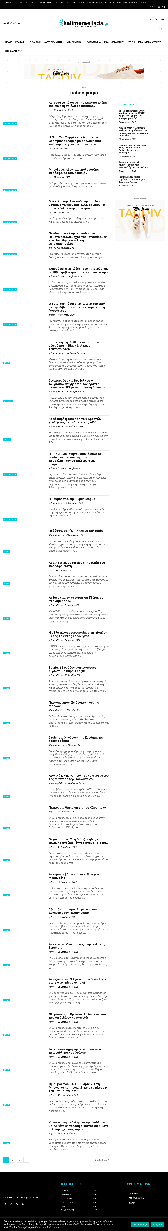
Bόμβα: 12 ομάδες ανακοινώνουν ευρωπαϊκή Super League (72, 669)
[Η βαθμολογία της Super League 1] (24, 508)
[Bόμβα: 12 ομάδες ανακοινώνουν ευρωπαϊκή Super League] (24, 676)
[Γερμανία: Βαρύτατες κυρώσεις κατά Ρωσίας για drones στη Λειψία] (155, 180)
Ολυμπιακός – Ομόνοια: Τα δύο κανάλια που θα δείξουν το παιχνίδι (77, 1015)
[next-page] (26, 1160)
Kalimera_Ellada (56, 353)
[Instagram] (128, 18)
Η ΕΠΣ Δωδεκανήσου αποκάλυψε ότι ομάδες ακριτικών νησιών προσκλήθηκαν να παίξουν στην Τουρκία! (76, 459)
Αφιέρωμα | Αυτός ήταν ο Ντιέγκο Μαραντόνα (74, 876)
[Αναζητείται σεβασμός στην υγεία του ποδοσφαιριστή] (24, 572)
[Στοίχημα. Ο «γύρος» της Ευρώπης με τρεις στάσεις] (24, 746)
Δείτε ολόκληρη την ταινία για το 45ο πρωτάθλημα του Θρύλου (76, 1050)
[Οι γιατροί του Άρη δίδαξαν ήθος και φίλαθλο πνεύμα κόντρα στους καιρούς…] (24, 848)
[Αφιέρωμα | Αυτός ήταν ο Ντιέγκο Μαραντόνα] (24, 883)
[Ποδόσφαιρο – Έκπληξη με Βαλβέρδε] (24, 540)
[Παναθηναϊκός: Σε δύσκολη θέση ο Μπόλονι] (24, 711)
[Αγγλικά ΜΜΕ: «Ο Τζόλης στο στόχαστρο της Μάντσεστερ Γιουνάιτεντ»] (24, 785)
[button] (161, 29)
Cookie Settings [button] (140, 1224)
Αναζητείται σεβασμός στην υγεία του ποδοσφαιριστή (77, 564)
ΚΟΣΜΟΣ (8, 401)
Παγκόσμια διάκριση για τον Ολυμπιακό (77, 807)
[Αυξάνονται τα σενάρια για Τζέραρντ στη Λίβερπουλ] (24, 606)
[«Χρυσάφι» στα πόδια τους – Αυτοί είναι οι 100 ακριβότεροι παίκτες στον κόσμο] (24, 278)
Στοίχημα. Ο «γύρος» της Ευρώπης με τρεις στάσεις (76, 739)
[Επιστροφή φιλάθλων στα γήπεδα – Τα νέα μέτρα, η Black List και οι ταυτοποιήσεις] (24, 351)
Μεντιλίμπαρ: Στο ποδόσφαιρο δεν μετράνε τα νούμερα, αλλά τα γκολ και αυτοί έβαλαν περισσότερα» (77, 204)
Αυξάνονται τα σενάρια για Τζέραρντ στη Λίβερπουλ (76, 599)
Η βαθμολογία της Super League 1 (73, 499)
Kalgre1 (52, 811)
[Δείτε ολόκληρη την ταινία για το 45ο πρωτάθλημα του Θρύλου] (24, 1058)
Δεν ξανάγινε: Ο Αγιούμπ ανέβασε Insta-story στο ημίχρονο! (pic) (78, 980)
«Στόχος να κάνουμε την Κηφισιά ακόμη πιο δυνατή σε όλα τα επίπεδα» (78, 104)
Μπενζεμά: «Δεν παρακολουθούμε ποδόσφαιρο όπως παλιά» (74, 171)
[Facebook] (122, 18)
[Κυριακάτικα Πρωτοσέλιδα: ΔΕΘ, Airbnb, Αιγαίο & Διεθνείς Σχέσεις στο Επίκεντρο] (155, 148)
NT (50, 570)
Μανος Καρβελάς (56, 534)
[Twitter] (134, 18)
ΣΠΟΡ (6, 363)
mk (50, 110)
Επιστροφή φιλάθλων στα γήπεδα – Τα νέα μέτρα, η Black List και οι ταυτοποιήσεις (77, 345)
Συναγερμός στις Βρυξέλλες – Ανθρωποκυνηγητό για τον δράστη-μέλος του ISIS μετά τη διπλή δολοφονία (79, 384)
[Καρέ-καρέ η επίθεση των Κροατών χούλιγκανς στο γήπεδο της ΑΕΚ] (24, 428)
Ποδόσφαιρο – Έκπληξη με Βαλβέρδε (76, 531)
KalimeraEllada (56, 276)
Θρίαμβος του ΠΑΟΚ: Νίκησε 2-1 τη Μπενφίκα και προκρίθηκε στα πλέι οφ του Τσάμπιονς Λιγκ (78, 1087)
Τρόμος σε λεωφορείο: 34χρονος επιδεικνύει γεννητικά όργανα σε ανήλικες (133, 165)
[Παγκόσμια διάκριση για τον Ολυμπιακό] (24, 816)
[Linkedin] (140, 18)
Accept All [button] (157, 1224)
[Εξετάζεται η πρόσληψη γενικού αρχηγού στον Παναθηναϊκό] (24, 918)
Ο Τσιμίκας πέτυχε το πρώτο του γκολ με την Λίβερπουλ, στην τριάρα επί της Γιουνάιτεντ (77, 307)
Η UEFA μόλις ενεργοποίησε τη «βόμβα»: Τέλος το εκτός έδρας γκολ (78, 634)
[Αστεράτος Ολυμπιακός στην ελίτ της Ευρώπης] (24, 953)
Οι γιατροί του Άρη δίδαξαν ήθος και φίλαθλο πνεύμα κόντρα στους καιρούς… (78, 841)
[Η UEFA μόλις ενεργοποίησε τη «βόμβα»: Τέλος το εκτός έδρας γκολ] (24, 641)
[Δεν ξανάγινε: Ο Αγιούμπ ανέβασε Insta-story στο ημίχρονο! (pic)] (24, 988)
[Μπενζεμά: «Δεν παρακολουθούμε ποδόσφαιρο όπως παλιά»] (24, 178)
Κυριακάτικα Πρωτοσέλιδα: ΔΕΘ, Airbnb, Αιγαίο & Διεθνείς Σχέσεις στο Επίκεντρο (133, 149)
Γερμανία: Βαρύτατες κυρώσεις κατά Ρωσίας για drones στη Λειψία (132, 179)
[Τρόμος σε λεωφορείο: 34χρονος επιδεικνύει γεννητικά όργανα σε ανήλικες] (155, 165)
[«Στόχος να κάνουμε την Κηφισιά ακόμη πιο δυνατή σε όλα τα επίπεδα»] (24, 112)
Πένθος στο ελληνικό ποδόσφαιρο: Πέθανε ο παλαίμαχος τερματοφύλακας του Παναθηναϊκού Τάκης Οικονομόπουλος (78, 238)
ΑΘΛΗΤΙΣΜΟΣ (10, 123)
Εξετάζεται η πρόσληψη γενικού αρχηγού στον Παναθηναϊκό (73, 911)
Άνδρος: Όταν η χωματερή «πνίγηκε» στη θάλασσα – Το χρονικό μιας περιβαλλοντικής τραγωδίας (133, 132)
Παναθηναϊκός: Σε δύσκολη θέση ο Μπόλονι (74, 704)
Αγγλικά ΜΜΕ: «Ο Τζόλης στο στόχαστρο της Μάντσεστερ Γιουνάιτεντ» (79, 777)
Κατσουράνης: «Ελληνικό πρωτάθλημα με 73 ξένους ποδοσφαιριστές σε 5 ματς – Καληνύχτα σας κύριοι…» (78, 1125)
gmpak (52, 314)
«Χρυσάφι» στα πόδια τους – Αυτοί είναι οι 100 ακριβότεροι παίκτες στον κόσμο (78, 270)
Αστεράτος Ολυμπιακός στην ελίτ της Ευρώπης (77, 946)
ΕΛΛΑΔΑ (7, 440)
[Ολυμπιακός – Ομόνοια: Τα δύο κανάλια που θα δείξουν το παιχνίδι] (24, 1023)
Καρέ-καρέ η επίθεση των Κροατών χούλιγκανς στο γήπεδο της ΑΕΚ (75, 420)
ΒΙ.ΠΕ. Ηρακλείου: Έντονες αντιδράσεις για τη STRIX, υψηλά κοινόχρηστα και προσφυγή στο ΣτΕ (132, 115)
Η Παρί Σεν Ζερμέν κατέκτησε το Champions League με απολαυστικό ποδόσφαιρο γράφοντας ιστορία (75, 141)
